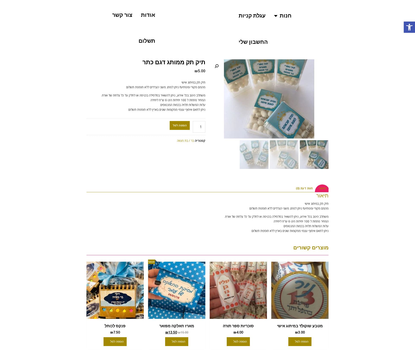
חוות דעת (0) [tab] (304, 188)
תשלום (147, 41)
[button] (409, 27)
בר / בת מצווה (185, 141)
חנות (286, 16)
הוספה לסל (180, 125)
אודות (148, 15)
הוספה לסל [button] (301, 341)
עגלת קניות (252, 16)
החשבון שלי (253, 42)
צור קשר (122, 15)
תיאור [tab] (322, 188)
